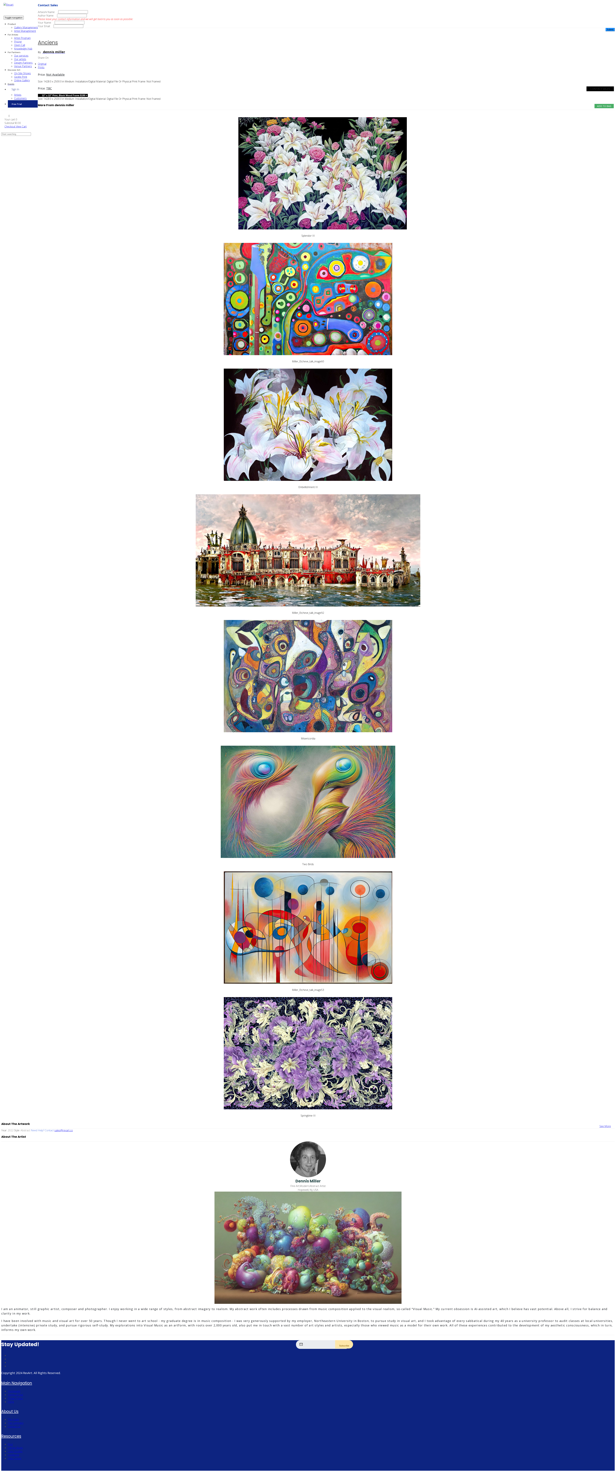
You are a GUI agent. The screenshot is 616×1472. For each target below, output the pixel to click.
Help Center (14, 1458)
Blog (10, 1444)
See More (605, 1126)
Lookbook (13, 1455)
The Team (13, 1419)
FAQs (11, 1402)
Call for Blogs (15, 1448)
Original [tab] (42, 64)
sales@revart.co (63, 1130)
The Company (15, 1423)
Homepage (14, 1391)
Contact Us (14, 1426)
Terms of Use (15, 1394)
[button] (7, 116)
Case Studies (15, 1451)
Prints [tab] (41, 67)
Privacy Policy (15, 1398)
